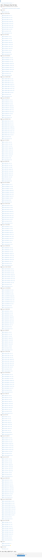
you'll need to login (24, 554)
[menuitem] (0, 1)
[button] (0, 0)
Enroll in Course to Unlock (21, 555)
